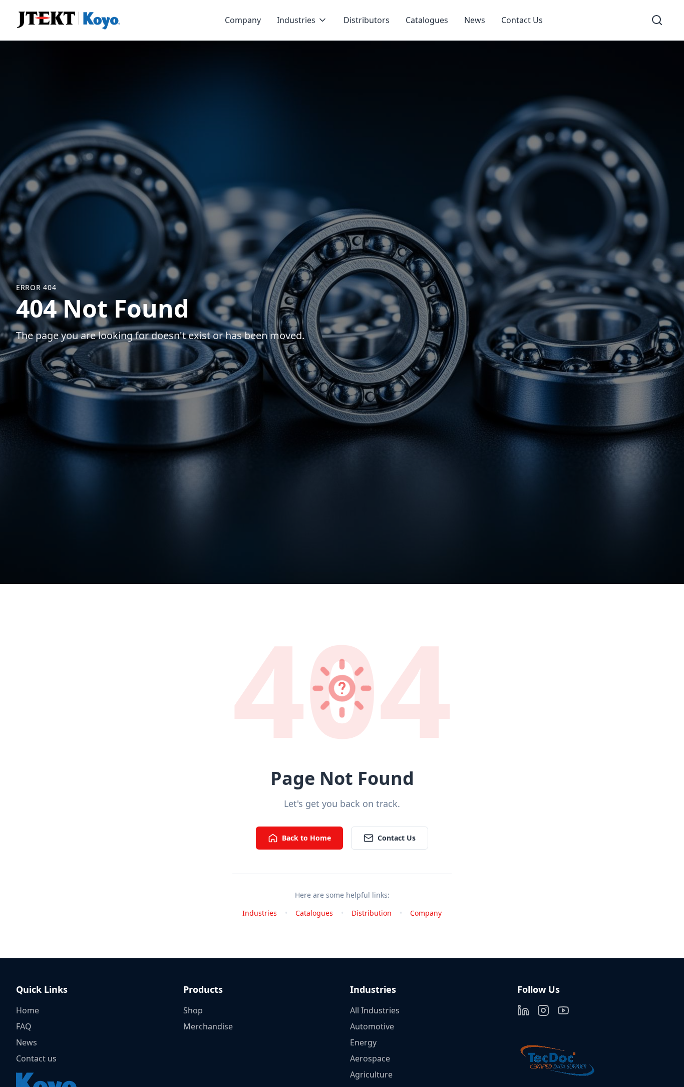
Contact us (36, 1058)
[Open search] (657, 20)
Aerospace (370, 1058)
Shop (193, 1010)
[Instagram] (543, 1010)
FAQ (24, 1026)
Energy (363, 1042)
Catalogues (427, 20)
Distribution (372, 913)
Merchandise (208, 1026)
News (474, 20)
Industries (296, 20)
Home (27, 1010)
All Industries (375, 1010)
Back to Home (306, 838)
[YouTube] (563, 1010)
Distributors (367, 20)
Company (243, 20)
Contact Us (522, 20)
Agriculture (371, 1074)
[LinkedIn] (523, 1010)
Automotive (372, 1026)
